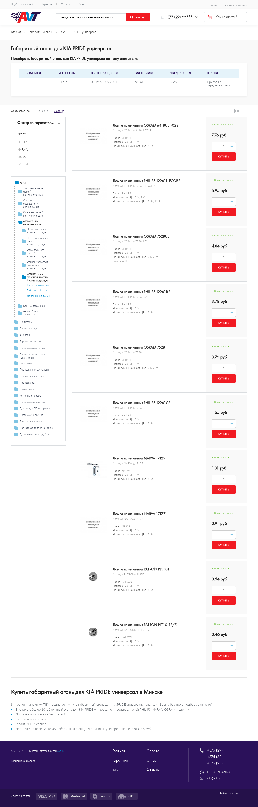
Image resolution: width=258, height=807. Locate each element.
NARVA (22, 149)
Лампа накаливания (38, 295)
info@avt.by (214, 778)
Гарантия (47, 4)
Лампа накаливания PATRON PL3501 (141, 569)
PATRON (23, 164)
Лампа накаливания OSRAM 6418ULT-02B (145, 125)
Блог (116, 769)
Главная (119, 751)
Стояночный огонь (38, 285)
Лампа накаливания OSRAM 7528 (139, 347)
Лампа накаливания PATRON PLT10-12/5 (145, 624)
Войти (213, 5)
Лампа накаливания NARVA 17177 (139, 513)
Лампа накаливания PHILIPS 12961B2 (141, 291)
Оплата (65, 4)
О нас (82, 4)
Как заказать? (226, 16)
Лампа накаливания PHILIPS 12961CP (141, 402)
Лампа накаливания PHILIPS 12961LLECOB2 (146, 180)
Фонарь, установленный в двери (42, 303)
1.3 (29, 82)
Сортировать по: (20, 110)
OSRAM (23, 156)
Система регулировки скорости (38, 440)
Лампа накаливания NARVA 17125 (139, 458)
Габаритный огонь (37, 290)
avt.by (60, 751)
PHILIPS (22, 142)
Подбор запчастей (22, 4)
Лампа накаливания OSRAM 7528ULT (142, 236)
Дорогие (59, 110)
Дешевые (42, 110)
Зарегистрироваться (235, 5)
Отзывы (153, 769)
